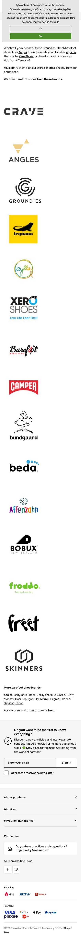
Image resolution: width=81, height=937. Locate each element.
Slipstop (9, 703)
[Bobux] (23, 544)
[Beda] (23, 465)
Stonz (19, 703)
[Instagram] (16, 869)
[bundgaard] (23, 426)
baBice (8, 695)
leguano (71, 52)
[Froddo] (23, 583)
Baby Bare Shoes (24, 695)
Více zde (54, 22)
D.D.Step (59, 695)
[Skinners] (23, 111)
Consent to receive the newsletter (32, 773)
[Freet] (23, 623)
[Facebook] (8, 869)
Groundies (49, 48)
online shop (11, 72)
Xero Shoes (26, 56)
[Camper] (23, 386)
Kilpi (36, 699)
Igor (30, 699)
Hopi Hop (21, 699)
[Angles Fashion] (23, 150)
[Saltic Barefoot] (23, 347)
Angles (22, 52)
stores (41, 68)
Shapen (65, 699)
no (40, 28)
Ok (40, 36)
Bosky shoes (44, 695)
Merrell (44, 699)
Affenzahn (22, 60)
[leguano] (23, 229)
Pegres (54, 699)
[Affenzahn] (23, 505)
